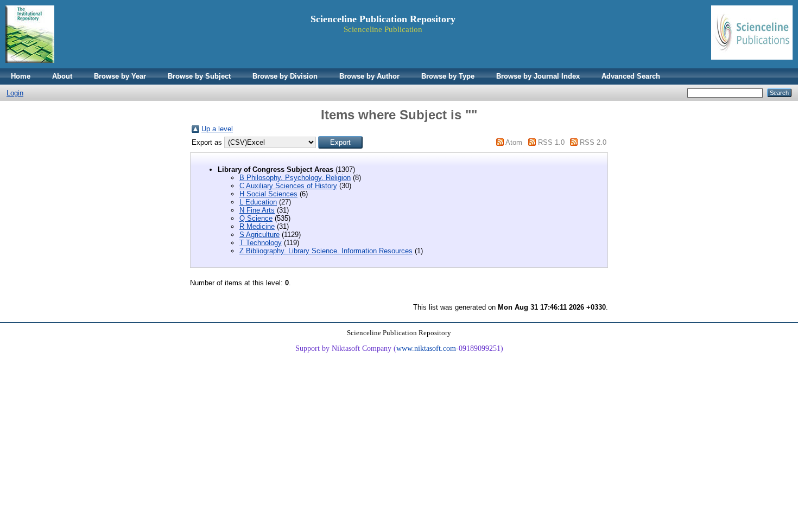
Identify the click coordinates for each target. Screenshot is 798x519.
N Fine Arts (257, 210)
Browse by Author (369, 76)
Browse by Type (447, 76)
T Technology (260, 243)
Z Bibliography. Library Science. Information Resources (326, 251)
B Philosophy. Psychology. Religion (295, 178)
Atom (513, 142)
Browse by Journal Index (538, 76)
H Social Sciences (268, 194)
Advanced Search (630, 76)
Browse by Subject (199, 76)
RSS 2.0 (593, 142)
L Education (258, 202)
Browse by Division (285, 76)
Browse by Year (120, 76)
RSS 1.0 (551, 142)
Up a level (217, 129)
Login (15, 93)
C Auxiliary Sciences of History (288, 186)
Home (20, 76)
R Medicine (257, 226)
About (62, 76)
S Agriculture (259, 234)
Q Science (256, 218)
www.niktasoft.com (426, 348)
